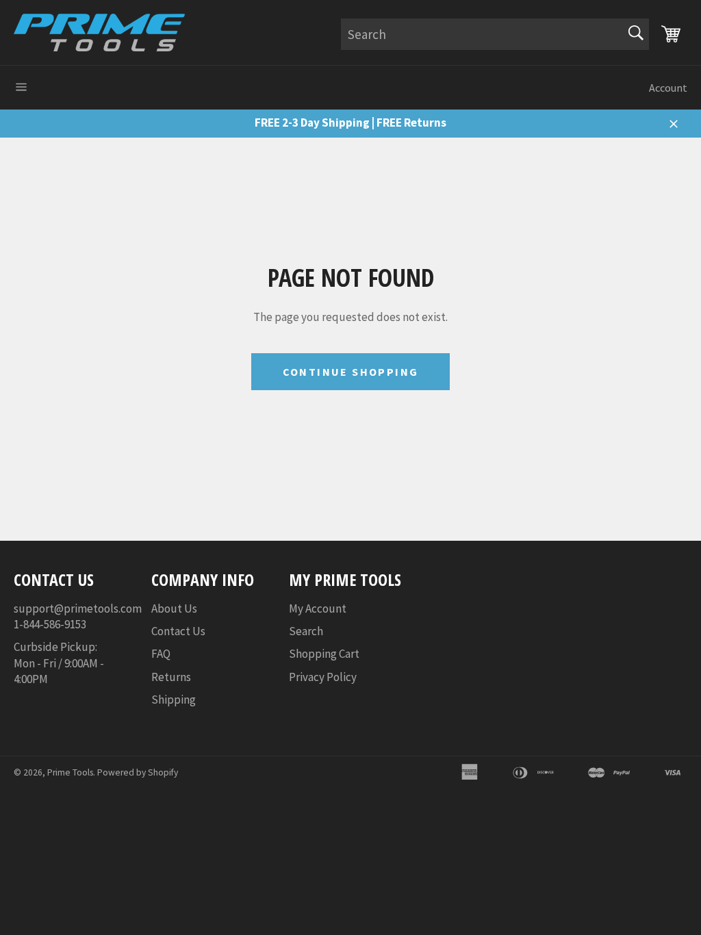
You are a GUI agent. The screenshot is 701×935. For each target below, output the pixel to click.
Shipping (173, 699)
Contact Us (178, 631)
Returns (171, 676)
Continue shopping (351, 372)
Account (668, 87)
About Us (174, 608)
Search (306, 631)
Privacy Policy (323, 676)
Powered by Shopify (137, 772)
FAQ (160, 653)
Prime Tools (70, 772)
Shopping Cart (324, 653)
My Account (317, 608)
